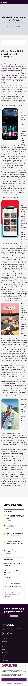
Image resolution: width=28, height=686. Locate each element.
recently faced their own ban (15, 185)
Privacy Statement (17, 683)
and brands (11, 485)
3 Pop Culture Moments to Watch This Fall (14, 550)
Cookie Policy (9, 683)
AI (2, 644)
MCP (2, 646)
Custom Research (5, 652)
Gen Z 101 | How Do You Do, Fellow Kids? (12, 571)
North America (17, 26)
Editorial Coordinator (10, 578)
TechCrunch (4, 261)
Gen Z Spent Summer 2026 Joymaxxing (15, 526)
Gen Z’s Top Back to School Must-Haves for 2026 (15, 534)
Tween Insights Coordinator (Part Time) (12, 564)
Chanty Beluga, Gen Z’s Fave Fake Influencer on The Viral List (15, 516)
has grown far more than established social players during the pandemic (13, 70)
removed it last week (13, 172)
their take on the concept (24, 326)
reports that (17, 176)
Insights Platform (5, 641)
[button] (26, 665)
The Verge (4, 146)
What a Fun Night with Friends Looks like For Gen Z (15, 542)
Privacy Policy (11, 594)
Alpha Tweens (4, 660)
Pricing (3, 655)
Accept (14, 680)
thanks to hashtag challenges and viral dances (14, 65)
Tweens (3, 649)
